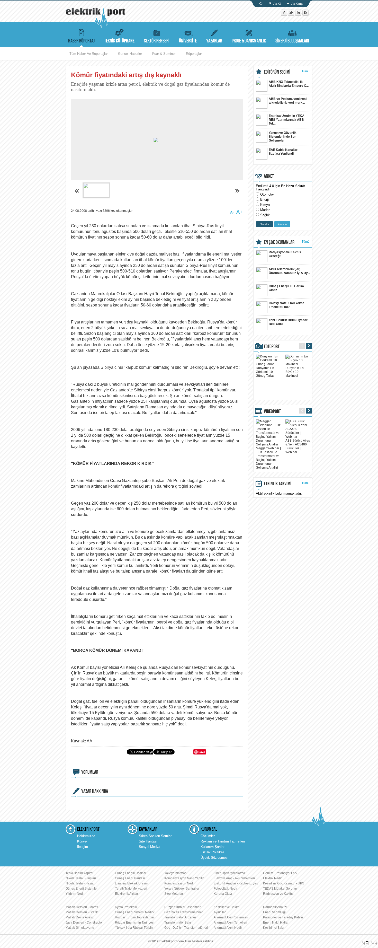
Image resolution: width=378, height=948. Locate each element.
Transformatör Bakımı (179, 922)
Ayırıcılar (220, 912)
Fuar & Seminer (164, 54)
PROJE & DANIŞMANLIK (249, 41)
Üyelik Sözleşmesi (214, 857)
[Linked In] (298, 14)
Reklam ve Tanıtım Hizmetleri (223, 841)
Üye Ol (277, 3)
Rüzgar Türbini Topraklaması (135, 917)
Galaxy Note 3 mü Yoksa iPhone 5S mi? (286, 305)
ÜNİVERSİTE (188, 41)
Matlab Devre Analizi (80, 917)
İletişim (82, 846)
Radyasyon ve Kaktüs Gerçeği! (285, 254)
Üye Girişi (297, 3)
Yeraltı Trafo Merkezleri (131, 888)
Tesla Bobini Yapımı (79, 873)
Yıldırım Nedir (75, 893)
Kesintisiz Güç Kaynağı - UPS (283, 883)
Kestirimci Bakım (274, 927)
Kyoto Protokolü (126, 907)
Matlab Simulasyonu (80, 927)
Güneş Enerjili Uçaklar (130, 873)
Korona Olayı (223, 893)
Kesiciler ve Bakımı (227, 907)
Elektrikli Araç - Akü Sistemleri (234, 878)
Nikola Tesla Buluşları (81, 878)
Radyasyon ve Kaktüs (278, 893)
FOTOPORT (272, 347)
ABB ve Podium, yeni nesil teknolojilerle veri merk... (288, 100)
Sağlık (265, 215)
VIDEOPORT (272, 411)
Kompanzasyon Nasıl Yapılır (184, 878)
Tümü (306, 71)
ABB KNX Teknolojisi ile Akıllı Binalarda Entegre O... (289, 83)
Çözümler (208, 836)
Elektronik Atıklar (126, 893)
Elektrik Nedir (272, 878)
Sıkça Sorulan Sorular (155, 836)
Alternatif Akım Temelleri (230, 922)
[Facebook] (284, 14)
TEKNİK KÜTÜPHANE (119, 41)
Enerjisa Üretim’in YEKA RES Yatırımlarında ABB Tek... (286, 119)
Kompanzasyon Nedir (179, 883)
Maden (265, 210)
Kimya (265, 205)
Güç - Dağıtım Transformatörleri (186, 927)
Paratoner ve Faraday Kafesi (283, 917)
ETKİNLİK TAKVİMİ (277, 484)
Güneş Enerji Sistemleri (82, 888)
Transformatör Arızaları (180, 917)
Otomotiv (267, 194)
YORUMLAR (89, 772)
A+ (239, 212)
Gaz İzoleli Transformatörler (183, 912)
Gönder (264, 224)
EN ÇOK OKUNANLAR (279, 242)
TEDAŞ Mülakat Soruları (280, 888)
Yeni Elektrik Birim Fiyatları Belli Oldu (288, 322)
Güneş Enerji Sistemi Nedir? (135, 912)
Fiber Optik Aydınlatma (229, 873)
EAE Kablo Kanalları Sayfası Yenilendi (283, 151)
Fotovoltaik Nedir (225, 888)
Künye (82, 841)
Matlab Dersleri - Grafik (82, 912)
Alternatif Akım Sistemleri (231, 917)
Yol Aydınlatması (175, 873)
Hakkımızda (86, 836)
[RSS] (305, 14)
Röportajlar (194, 54)
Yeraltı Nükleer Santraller (181, 888)
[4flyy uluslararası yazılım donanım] (370, 943)
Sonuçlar (282, 224)
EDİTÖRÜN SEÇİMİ (277, 72)
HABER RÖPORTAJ (81, 41)
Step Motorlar (173, 893)
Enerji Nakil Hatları (276, 922)
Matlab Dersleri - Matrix (82, 907)
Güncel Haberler (130, 54)
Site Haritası (148, 841)
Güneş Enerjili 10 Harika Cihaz (286, 288)
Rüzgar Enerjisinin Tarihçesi (134, 922)
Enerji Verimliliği (274, 912)
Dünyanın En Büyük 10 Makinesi (294, 372)
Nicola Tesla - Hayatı (80, 883)
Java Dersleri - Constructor (84, 922)
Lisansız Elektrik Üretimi (131, 883)
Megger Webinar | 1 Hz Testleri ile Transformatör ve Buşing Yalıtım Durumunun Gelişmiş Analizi (268, 457)
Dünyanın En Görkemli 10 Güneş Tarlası (265, 372)
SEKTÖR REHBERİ (156, 41)
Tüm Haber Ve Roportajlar (88, 54)
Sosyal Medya (149, 846)
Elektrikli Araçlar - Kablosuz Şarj (236, 883)
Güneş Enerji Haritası (130, 878)
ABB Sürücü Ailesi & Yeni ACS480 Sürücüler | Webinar (298, 446)
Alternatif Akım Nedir (228, 927)
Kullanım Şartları (213, 846)
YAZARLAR (214, 41)
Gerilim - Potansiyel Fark (280, 873)
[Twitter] (291, 14)
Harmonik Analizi (275, 907)
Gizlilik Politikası (213, 852)
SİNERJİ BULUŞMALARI (292, 41)
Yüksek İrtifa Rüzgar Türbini (134, 927)
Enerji (264, 199)
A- (232, 212)
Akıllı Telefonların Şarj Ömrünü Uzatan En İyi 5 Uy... (289, 271)
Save (202, 752)
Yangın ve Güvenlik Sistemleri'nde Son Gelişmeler (282, 136)
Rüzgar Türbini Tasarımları (182, 907)
